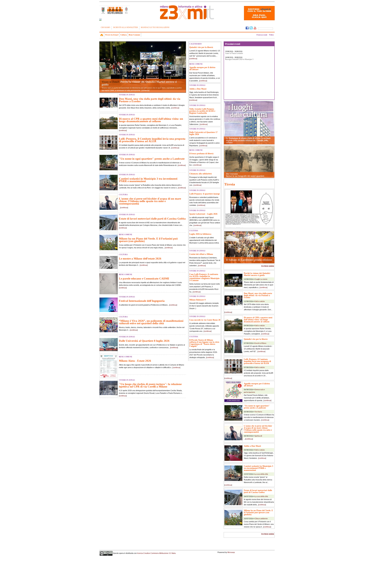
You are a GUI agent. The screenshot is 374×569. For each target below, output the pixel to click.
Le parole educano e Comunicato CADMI (144, 278)
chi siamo (105, 27)
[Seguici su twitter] (251, 28)
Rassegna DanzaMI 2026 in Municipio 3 (239, 59)
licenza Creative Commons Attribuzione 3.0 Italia (156, 553)
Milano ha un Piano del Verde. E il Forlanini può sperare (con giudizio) (148, 240)
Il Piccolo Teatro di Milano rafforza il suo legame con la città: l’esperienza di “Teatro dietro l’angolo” (204, 343)
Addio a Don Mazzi (197, 89)
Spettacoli (258, 436)
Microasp (231, 552)
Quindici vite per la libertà (201, 47)
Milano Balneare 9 (197, 300)
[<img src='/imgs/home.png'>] (101, 35)
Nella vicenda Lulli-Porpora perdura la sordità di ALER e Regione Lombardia (202, 111)
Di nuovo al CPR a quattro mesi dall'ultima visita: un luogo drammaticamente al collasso (151, 120)
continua (145, 91)
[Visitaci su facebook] (100, 19)
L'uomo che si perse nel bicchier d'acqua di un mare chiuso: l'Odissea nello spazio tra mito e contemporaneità (150, 201)
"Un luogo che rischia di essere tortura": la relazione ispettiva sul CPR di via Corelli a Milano (150, 385)
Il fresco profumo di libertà (201, 153)
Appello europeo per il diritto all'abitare (202, 68)
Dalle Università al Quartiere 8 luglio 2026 (144, 340)
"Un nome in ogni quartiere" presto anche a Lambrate (152, 158)
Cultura (123, 35)
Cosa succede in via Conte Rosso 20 (204, 320)
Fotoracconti (262, 35)
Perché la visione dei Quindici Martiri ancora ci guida (139, 83)
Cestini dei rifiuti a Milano (201, 254)
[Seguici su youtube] (255, 28)
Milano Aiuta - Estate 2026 (135, 360)
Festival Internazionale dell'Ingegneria (142, 300)
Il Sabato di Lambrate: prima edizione (249, 259)
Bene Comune (134, 35)
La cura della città (261, 474)
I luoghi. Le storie (261, 279)
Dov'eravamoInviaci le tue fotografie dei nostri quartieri (245, 175)
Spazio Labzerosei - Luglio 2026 (203, 214)
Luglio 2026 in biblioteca (200, 234)
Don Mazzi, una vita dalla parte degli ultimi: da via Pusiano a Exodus (149, 100)
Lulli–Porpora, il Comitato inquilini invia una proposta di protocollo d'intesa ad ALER (152, 140)
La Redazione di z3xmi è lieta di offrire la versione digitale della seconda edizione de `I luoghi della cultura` (248, 140)
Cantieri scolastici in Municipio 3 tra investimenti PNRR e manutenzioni (148, 180)
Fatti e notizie (260, 301)
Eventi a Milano (260, 343)
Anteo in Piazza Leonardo (234, 53)
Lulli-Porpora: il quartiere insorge (204, 194)
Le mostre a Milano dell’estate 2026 (140, 258)
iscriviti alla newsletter (125, 27)
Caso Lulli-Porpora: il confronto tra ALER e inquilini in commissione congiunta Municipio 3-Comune (204, 277)
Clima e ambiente (261, 518)
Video (271, 35)
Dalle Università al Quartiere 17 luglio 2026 (203, 133)
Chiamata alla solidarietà (200, 173)
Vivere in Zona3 (111, 35)
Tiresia (229, 184)
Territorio (258, 412)
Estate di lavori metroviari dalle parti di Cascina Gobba (152, 218)
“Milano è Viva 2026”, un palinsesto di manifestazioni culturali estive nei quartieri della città (151, 322)
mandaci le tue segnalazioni (155, 27)
